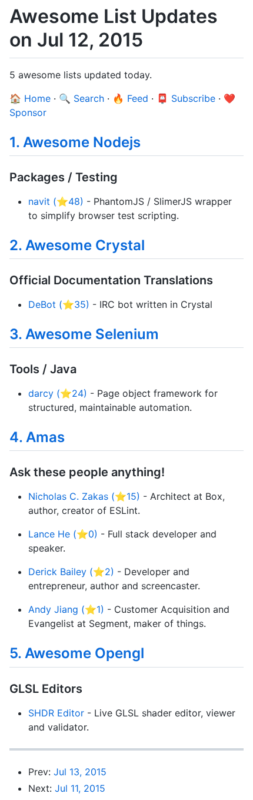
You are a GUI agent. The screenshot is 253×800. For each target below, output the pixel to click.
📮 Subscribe (186, 98)
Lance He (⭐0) (63, 534)
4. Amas (37, 437)
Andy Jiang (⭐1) (66, 609)
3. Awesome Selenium (84, 334)
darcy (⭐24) (57, 393)
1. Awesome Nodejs (75, 142)
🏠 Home (30, 98)
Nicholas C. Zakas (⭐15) (84, 496)
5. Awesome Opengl (76, 653)
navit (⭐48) (56, 201)
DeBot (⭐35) (58, 304)
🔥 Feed (130, 98)
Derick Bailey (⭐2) (71, 571)
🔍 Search (81, 98)
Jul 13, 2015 (80, 772)
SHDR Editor (56, 713)
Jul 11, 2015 (80, 788)
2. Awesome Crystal (77, 245)
